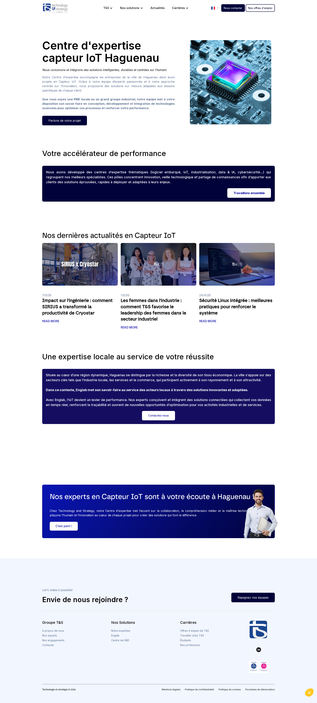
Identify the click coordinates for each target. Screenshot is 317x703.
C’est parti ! (64, 526)
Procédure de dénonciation (260, 689)
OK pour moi (300, 684)
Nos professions (190, 645)
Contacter (48, 645)
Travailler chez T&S (192, 635)
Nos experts (49, 635)
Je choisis (274, 684)
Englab (115, 635)
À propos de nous (53, 630)
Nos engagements (53, 640)
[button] (309, 692)
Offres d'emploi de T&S (194, 630)
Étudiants (185, 640)
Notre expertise (120, 630)
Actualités (157, 8)
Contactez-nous (158, 415)
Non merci (249, 684)
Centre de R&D (120, 640)
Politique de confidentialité (199, 689)
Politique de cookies (229, 689)
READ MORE (50, 321)
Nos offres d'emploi (260, 8)
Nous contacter (233, 8)
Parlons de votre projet (64, 120)
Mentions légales (171, 689)
